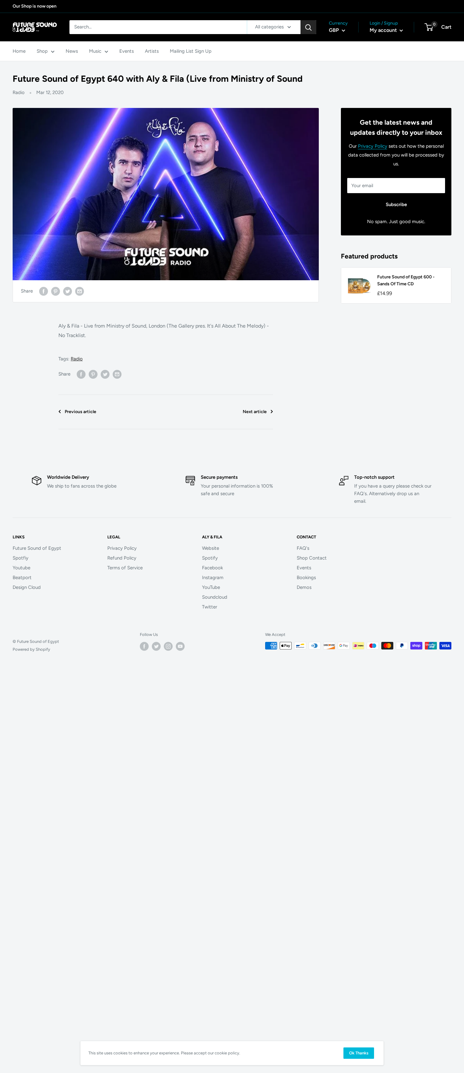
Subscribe (396, 204)
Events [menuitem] (126, 51)
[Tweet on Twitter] (67, 291)
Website (210, 548)
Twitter (209, 607)
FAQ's (303, 548)
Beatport (22, 577)
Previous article (80, 411)
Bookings (306, 577)
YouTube (211, 587)
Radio (19, 92)
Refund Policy (121, 558)
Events (304, 568)
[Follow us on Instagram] (168, 646)
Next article (255, 411)
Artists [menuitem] (152, 51)
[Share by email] (79, 291)
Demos (304, 587)
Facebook (212, 568)
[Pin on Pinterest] (55, 291)
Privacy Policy (372, 146)
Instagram (212, 577)
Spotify (210, 558)
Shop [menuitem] (42, 51)
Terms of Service (125, 568)
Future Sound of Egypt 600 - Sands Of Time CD (406, 280)
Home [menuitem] (19, 51)
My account (384, 30)
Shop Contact (312, 558)
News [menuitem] (72, 51)
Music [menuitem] (95, 51)
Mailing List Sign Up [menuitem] (190, 51)
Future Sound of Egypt (37, 548)
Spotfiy (20, 558)
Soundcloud (214, 597)
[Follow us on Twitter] (156, 646)
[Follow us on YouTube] (180, 646)
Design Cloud (27, 587)
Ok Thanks (358, 1053)
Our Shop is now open (35, 6)
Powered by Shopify (31, 649)
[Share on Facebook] (43, 291)
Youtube (21, 568)
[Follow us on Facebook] (144, 646)
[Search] (308, 27)
